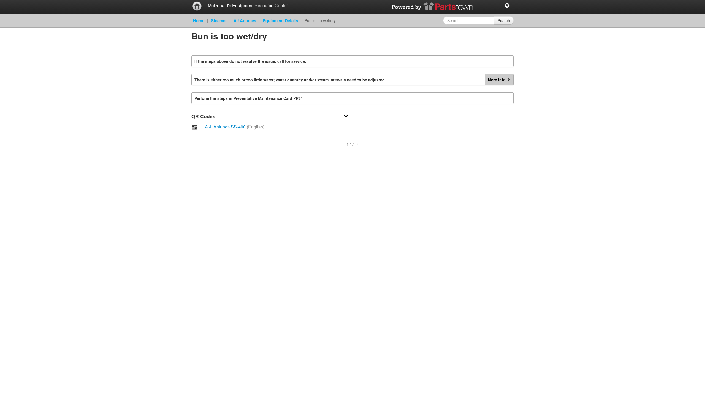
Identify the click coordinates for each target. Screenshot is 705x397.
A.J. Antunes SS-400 (234, 127)
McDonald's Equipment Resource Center (248, 5)
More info (497, 79)
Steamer (219, 20)
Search (504, 20)
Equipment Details (280, 20)
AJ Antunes (245, 20)
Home (198, 20)
